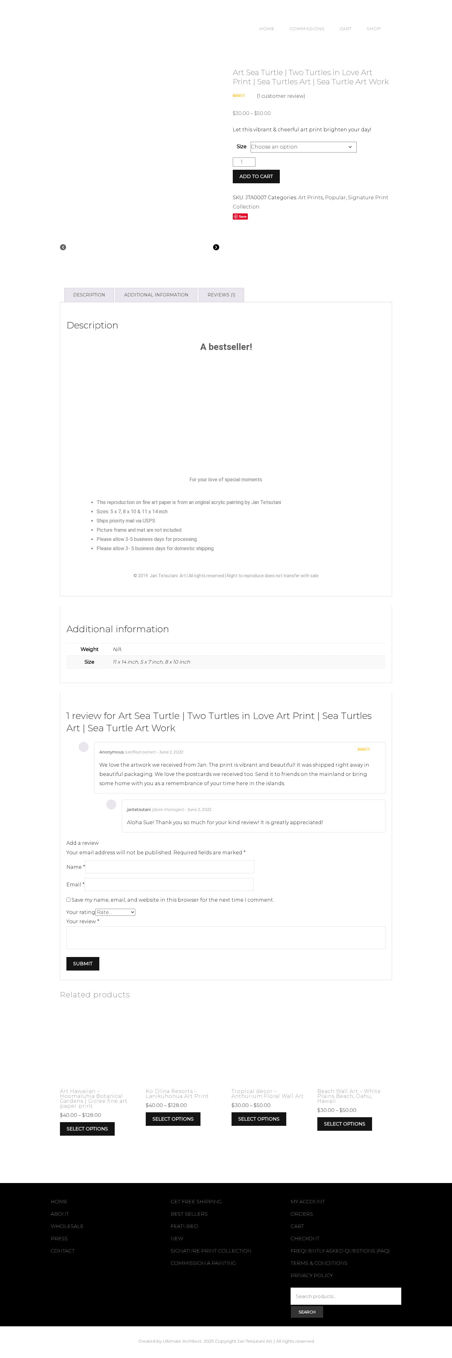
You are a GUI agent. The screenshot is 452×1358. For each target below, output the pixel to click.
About (60, 1214)
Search (307, 1311)
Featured (184, 1226)
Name (75, 867)
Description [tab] (89, 295)
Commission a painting (203, 1263)
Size (242, 146)
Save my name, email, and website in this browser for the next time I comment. (173, 900)
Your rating (80, 912)
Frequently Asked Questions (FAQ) (340, 1251)
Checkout (305, 1238)
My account (308, 1202)
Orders (302, 1214)
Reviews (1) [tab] (221, 295)
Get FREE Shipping (196, 1202)
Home (266, 28)
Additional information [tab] (156, 295)
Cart (345, 28)
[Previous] (63, 248)
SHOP (374, 28)
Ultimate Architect (182, 1341)
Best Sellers (189, 1214)
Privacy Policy (312, 1275)
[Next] (216, 248)
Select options (87, 1129)
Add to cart (256, 176)
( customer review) (281, 96)
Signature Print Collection (211, 1251)
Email (75, 884)
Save (243, 216)
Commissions (307, 28)
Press (59, 1238)
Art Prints (310, 198)
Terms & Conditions (319, 1263)
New (177, 1238)
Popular (335, 198)
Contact (63, 1251)
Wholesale (67, 1226)
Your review (82, 921)
